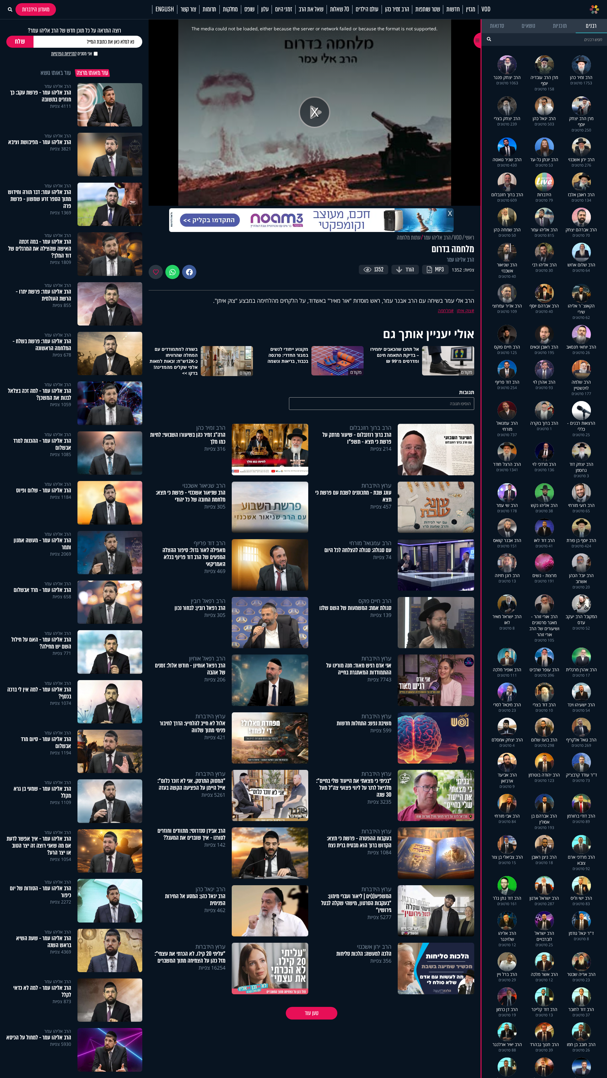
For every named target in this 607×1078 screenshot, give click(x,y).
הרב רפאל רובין (208, 601)
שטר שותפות (427, 9)
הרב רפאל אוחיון (207, 658)
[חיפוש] (489, 39)
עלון (264, 9)
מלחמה (444, 311)
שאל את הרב (311, 9)
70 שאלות (339, 9)
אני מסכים (71, 53)
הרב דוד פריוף (209, 543)
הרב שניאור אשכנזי (203, 485)
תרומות (209, 9)
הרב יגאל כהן (210, 889)
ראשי (469, 238)
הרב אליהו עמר (437, 238)
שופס (249, 9)
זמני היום (283, 9)
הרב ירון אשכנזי (374, 946)
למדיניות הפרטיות (64, 53)
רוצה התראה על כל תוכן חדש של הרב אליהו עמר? (74, 30)
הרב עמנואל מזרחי (370, 543)
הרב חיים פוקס (375, 601)
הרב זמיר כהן (397, 9)
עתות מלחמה (408, 238)
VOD (485, 9)
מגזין (470, 9)
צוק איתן (464, 311)
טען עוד (311, 1013)
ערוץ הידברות (376, 485)
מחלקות (230, 9)
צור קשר (188, 9)
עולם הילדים (367, 9)
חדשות (452, 9)
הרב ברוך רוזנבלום (370, 427)
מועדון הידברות (35, 9)
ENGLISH (165, 9)
